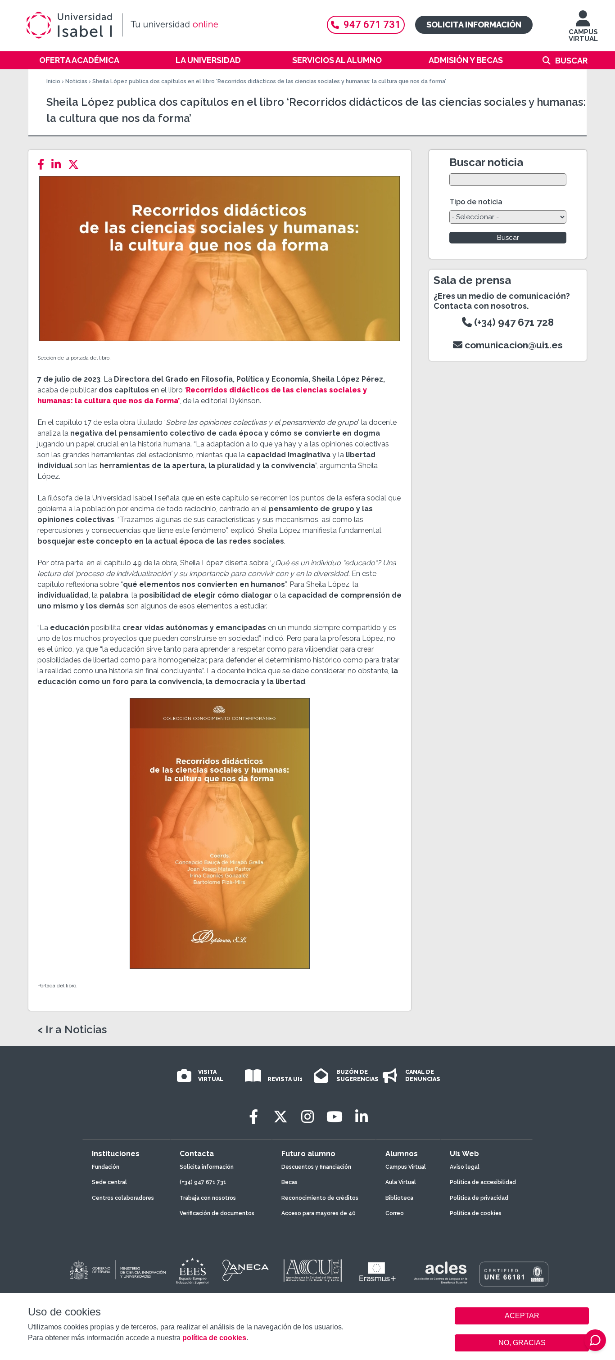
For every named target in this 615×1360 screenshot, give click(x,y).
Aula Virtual (400, 1182)
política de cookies (214, 1338)
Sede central (109, 1182)
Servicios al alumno (337, 60)
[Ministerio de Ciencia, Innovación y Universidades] (117, 1270)
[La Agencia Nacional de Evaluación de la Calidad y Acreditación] (246, 1270)
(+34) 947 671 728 (513, 322)
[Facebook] (43, 164)
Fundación (105, 1167)
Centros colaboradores (123, 1198)
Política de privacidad (479, 1198)
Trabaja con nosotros (208, 1198)
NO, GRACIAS (522, 1342)
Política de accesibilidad (483, 1182)
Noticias (76, 81)
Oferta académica (79, 60)
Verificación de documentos (217, 1213)
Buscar (571, 60)
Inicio (53, 81)
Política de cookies (476, 1213)
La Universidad (208, 60)
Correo (394, 1213)
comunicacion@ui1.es (512, 345)
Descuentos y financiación (316, 1167)
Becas (289, 1182)
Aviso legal (464, 1167)
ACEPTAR (521, 1316)
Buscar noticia (486, 162)
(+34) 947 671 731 (203, 1182)
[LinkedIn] (58, 164)
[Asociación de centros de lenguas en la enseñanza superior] (440, 1272)
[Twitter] (76, 164)
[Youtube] (334, 1116)
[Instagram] (307, 1116)
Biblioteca (399, 1198)
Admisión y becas (466, 60)
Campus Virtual (405, 1167)
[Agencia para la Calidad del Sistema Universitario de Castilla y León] (312, 1270)
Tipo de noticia (475, 202)
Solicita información (473, 24)
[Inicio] (165, 25)
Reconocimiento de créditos (319, 1198)
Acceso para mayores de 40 (318, 1213)
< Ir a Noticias (72, 1029)
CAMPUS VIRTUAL (583, 35)
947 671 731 (372, 24)
